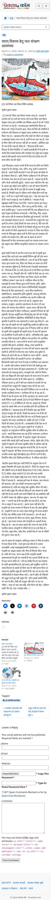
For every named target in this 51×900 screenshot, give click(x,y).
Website (6, 763)
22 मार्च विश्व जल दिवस (12, 700)
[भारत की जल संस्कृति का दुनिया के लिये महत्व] (11, 673)
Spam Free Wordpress (14, 795)
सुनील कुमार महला (42, 51)
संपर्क (31, 888)
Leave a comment (15, 54)
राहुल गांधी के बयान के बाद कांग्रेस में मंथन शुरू (37, 711)
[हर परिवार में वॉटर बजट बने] (34, 648)
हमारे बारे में (6, 882)
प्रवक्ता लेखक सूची (35, 882)
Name (5, 743)
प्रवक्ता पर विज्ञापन (9, 888)
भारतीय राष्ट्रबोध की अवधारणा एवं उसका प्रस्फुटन (13, 711)
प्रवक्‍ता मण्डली (19, 882)
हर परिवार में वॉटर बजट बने (33, 655)
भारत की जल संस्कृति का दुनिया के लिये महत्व (10, 681)
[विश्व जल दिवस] (13, 653)
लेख (11, 18)
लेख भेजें (23, 888)
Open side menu (12, 27)
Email (5, 753)
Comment (7, 801)
